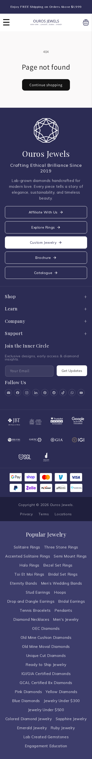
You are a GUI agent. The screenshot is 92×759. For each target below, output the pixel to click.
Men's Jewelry (66, 619)
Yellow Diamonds (61, 691)
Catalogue (43, 273)
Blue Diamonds (26, 700)
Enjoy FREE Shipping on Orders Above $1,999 (46, 7)
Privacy (26, 514)
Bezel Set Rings (58, 565)
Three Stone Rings (61, 547)
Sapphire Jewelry (71, 719)
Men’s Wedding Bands (61, 583)
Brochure (43, 257)
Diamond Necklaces (31, 619)
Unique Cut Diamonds (46, 655)
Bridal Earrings (71, 601)
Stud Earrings (38, 592)
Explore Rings (43, 227)
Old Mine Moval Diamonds (46, 646)
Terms (44, 514)
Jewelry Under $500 (46, 709)
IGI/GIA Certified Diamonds (46, 673)
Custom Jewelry (43, 242)
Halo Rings (29, 565)
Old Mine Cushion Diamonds (46, 637)
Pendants (63, 610)
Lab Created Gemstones (46, 737)
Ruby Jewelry (63, 728)
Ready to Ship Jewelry (46, 664)
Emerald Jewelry (32, 728)
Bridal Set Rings (63, 574)
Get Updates (72, 371)
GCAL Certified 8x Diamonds (46, 682)
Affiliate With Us (43, 212)
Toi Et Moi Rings (29, 574)
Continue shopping (46, 85)
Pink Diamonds (28, 691)
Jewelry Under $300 (62, 700)
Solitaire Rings (27, 547)
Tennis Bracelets (35, 610)
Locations (63, 514)
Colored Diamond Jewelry (28, 719)
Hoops (60, 592)
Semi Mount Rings (70, 556)
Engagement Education (46, 746)
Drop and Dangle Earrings (30, 601)
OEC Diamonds (46, 628)
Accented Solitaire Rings (27, 556)
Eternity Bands (23, 583)
